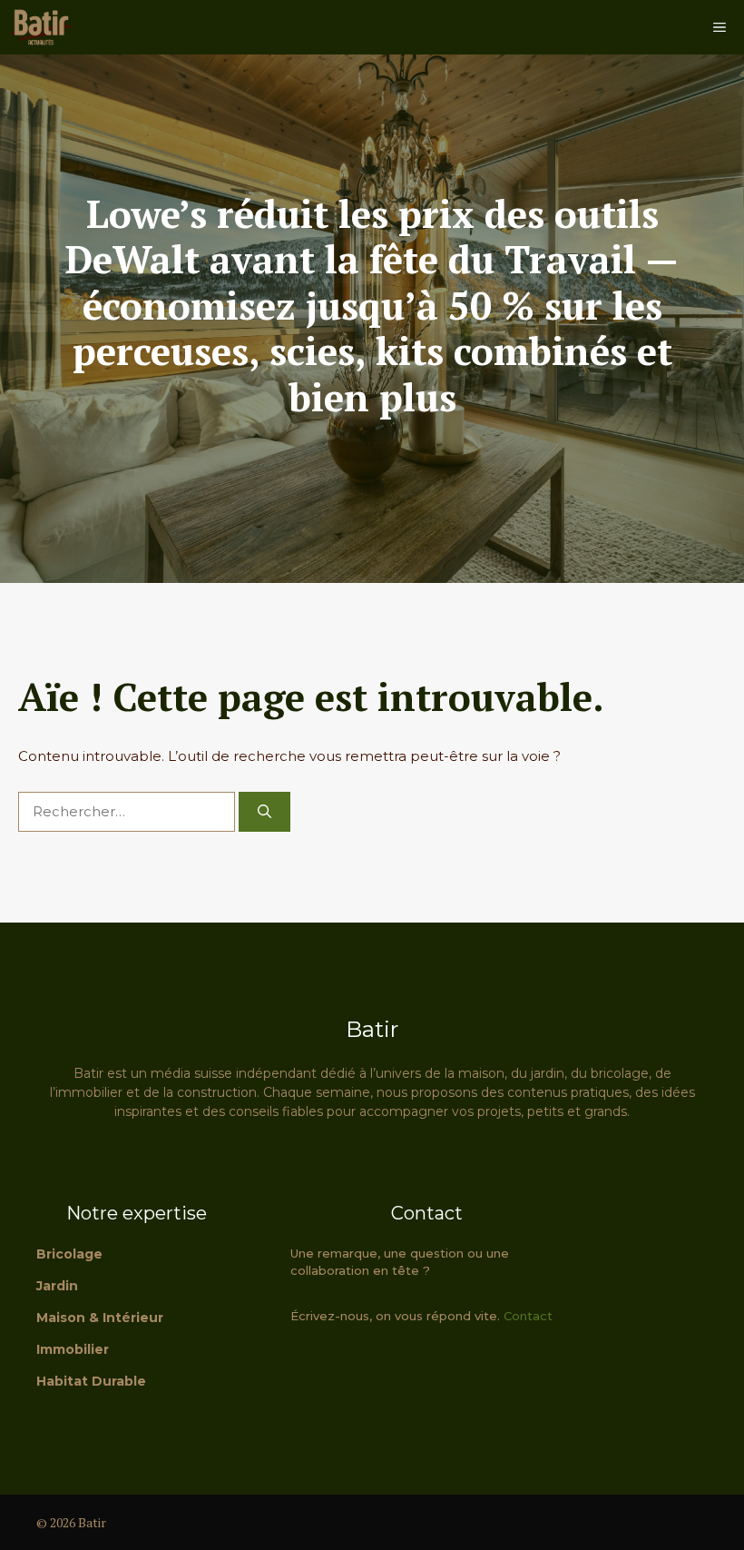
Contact (528, 1315)
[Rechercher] (264, 812)
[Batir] (41, 27)
